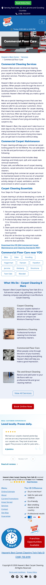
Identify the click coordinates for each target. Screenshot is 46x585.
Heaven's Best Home (10, 57)
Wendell (22, 274)
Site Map (5, 513)
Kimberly (20, 268)
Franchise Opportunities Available (34, 542)
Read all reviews (8, 464)
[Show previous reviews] (13, 459)
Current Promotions (9, 498)
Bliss (6, 257)
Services (24, 57)
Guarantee (5, 516)
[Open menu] (42, 22)
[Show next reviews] (33, 459)
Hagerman (8, 263)
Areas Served (6, 502)
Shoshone (35, 268)
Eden (16, 257)
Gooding (28, 257)
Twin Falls (8, 274)
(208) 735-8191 (24, 13)
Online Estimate (8, 491)
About (3, 495)
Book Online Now (23, 3)
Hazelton (36, 263)
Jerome (7, 268)
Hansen (23, 263)
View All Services (23, 393)
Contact (4, 509)
